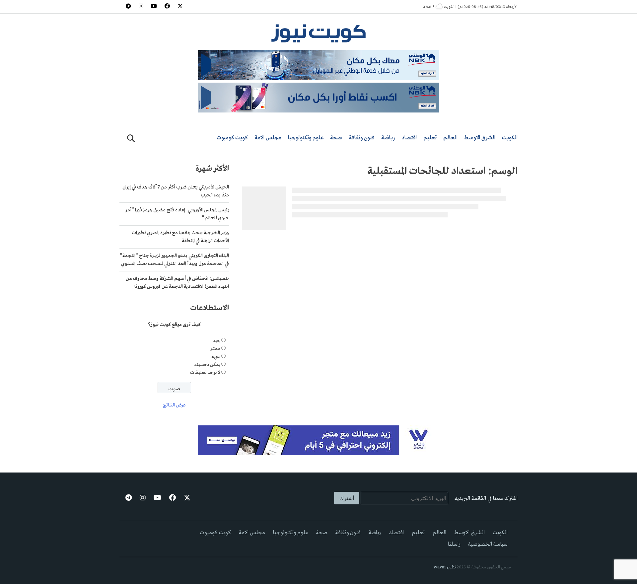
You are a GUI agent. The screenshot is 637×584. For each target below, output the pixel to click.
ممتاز (215, 348)
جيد (216, 340)
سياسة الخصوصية (488, 544)
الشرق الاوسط (479, 137)
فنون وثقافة (362, 137)
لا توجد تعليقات (205, 372)
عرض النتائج (174, 405)
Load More (380, 243)
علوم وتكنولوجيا (305, 137)
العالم (450, 137)
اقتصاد (409, 137)
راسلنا (454, 544)
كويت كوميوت (232, 137)
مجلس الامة (267, 137)
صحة (336, 137)
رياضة (388, 137)
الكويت (510, 137)
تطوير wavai (445, 567)
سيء (216, 356)
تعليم (430, 137)
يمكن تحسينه (207, 364)
